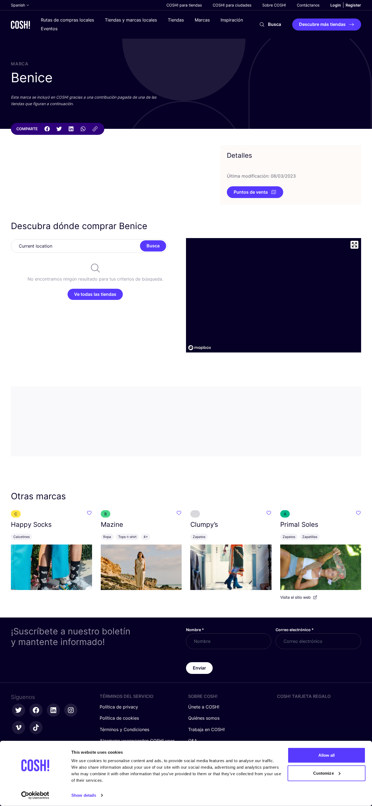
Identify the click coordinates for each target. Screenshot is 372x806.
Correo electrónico (295, 629)
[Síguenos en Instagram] (70, 710)
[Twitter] (59, 129)
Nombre (195, 629)
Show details (83, 795)
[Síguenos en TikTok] (35, 727)
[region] (273, 295)
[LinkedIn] (71, 129)
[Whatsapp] (83, 129)
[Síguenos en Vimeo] (18, 727)
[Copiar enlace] (95, 129)
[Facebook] (47, 129)
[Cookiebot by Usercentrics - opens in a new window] (35, 795)
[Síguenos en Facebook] (35, 710)
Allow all (326, 755)
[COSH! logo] (20, 24)
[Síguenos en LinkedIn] (53, 710)
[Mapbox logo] (200, 348)
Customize (323, 773)
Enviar (199, 668)
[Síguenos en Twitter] (18, 710)
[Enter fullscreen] (354, 245)
